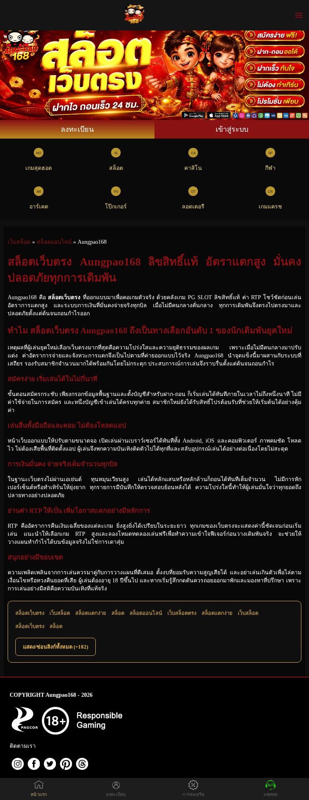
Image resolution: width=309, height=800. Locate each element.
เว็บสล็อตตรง (181, 613)
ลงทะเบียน (77, 129)
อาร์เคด (38, 207)
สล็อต (116, 168)
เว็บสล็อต (59, 613)
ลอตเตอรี (193, 207)
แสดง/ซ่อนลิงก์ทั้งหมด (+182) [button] (55, 647)
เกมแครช (270, 207)
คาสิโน (193, 168)
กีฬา (270, 168)
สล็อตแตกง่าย (90, 613)
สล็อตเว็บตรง (29, 613)
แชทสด (271, 794)
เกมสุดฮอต (38, 168)
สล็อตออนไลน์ (146, 613)
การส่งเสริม (193, 794)
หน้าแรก (39, 794)
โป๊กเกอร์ (116, 207)
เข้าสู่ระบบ (232, 129)
